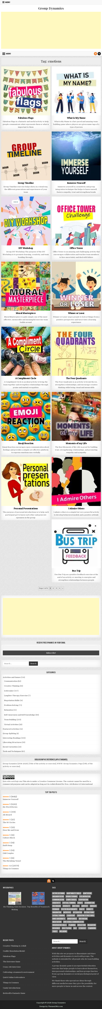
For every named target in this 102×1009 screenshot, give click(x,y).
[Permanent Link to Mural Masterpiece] (25, 286)
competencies (71, 899)
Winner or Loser (76, 313)
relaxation (91, 925)
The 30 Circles (9, 822)
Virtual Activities (11, 724)
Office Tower (76, 248)
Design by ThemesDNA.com (51, 1006)
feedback (56, 909)
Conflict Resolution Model (14, 951)
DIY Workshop (25, 248)
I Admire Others (76, 508)
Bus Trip (76, 570)
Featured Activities (11, 729)
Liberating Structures (12, 742)
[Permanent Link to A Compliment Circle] (25, 351)
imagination (57, 912)
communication (58, 899)
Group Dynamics (51, 8)
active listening (58, 893)
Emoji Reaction (25, 443)
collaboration (85, 896)
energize (93, 906)
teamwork (92, 928)
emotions (75, 906)
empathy (85, 906)
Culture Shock (9, 838)
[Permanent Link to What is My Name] (76, 90)
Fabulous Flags (25, 117)
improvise (67, 912)
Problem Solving (11, 705)
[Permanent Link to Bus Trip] (76, 543)
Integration (77, 912)
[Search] (99, 53)
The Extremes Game (11, 962)
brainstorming (71, 896)
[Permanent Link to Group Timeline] (25, 156)
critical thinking (69, 903)
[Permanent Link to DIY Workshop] (25, 221)
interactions (89, 912)
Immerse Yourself (76, 182)
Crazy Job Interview (12, 967)
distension (57, 906)
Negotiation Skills (11, 700)
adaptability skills (74, 893)
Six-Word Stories (10, 807)
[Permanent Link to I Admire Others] (76, 481)
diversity (66, 906)
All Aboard (7, 815)
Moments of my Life (76, 443)
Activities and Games (11, 677)
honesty (90, 909)
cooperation (83, 899)
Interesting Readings (12, 738)
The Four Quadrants (76, 378)
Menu (7, 2)
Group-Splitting (9, 733)
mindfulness (72, 918)
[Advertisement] (51, 30)
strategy (82, 928)
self (75, 928)
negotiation (57, 922)
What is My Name (76, 117)
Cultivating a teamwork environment (18, 972)
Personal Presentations (26, 508)
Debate (80, 903)
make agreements (59, 918)
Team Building (10, 720)
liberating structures (85, 915)
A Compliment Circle (25, 378)
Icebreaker (9, 691)
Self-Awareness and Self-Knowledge (19, 715)
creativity (56, 903)
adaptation (87, 893)
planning (72, 925)
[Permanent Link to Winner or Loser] (76, 286)
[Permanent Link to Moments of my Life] (76, 416)
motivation (83, 918)
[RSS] (95, 53)
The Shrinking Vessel (12, 861)
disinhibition (89, 903)
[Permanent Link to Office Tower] (76, 221)
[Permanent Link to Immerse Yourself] (76, 156)
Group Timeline (26, 182)
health (81, 909)
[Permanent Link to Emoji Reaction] (25, 416)
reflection (81, 925)
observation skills (59, 925)
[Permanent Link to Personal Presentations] (25, 481)
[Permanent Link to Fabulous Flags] (25, 90)
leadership (71, 915)
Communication (10, 681)
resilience (56, 928)
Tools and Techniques (12, 751)
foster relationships (69, 909)
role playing (66, 928)
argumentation (58, 896)
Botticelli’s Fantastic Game (14, 993)
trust (55, 931)
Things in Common (11, 869)
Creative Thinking (12, 686)
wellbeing (63, 931)
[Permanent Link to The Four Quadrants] (76, 351)
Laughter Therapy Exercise (16, 696)
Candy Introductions (11, 988)
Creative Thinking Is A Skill (14, 946)
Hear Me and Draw (11, 830)
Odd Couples (8, 853)
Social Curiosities (10, 747)
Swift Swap (7, 845)
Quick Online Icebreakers (14, 977)
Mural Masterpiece (26, 313)
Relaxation (8, 710)
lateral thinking (59, 915)
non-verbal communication (74, 922)
